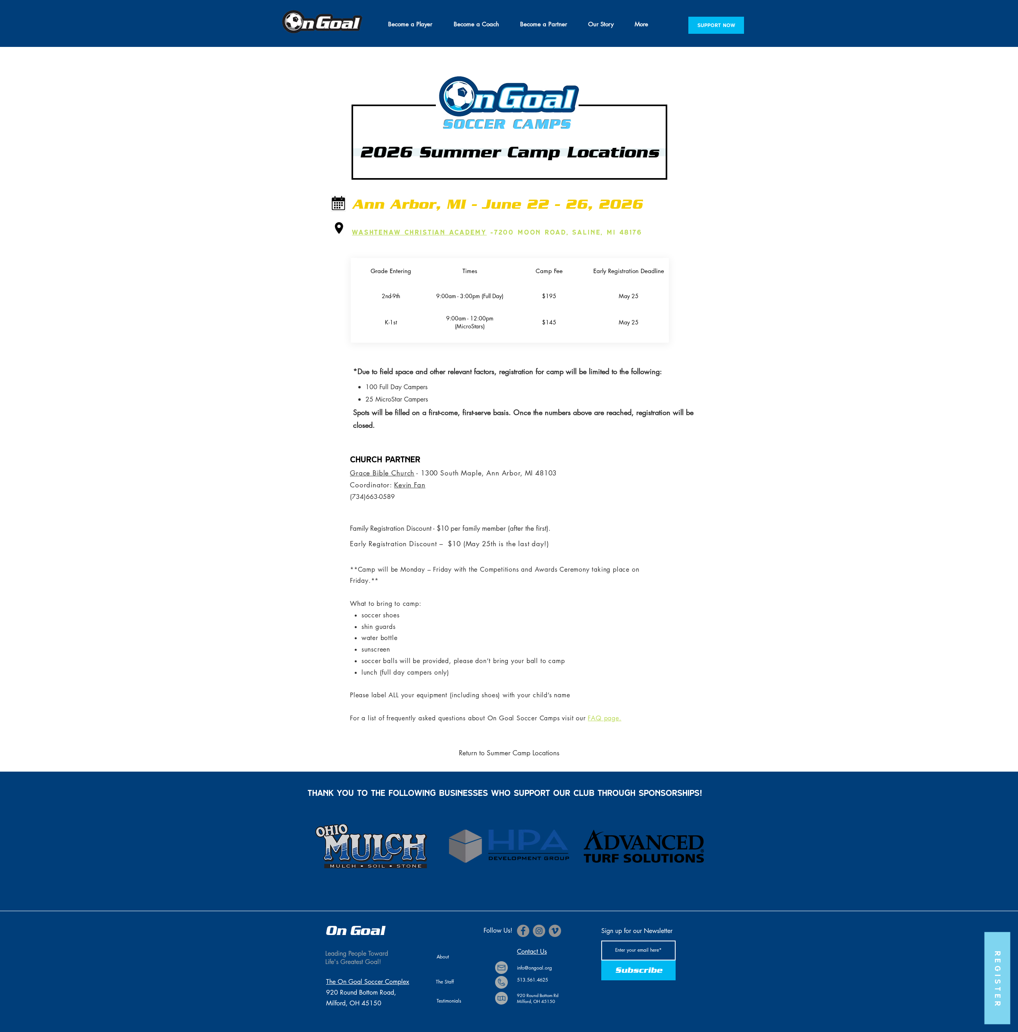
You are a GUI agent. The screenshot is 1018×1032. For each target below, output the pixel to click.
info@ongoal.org (534, 967)
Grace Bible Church (382, 473)
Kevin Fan (409, 485)
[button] (410, 24)
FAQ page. (604, 718)
